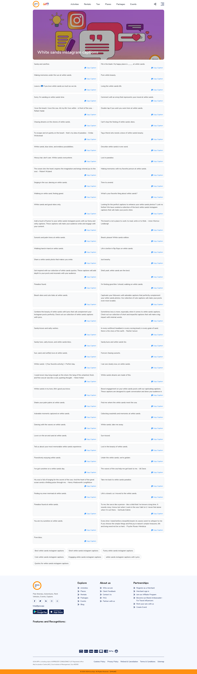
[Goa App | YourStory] (119, 640)
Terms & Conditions (147, 661)
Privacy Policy (112, 661)
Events (133, 4)
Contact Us (107, 594)
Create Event (141, 607)
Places (108, 4)
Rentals (87, 4)
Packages (120, 4)
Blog (82, 604)
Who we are (108, 588)
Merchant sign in (142, 591)
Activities (75, 4)
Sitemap (161, 661)
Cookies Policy (99, 661)
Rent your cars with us (145, 604)
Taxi (98, 4)
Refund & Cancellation (129, 661)
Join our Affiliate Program (146, 594)
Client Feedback (109, 591)
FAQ (104, 598)
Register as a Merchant (145, 588)
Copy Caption (91, 68)
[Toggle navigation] (162, 4)
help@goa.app (38, 606)
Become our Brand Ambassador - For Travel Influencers (149, 599)
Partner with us (109, 601)
